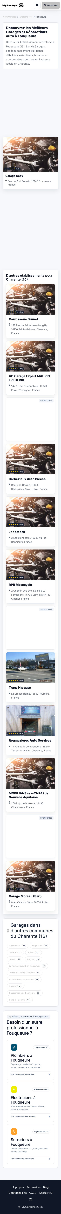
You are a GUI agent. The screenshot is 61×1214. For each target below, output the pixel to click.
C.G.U (32, 1192)
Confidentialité (18, 1192)
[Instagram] (30, 1199)
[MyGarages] (14, 5)
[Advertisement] (30, 102)
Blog (46, 1187)
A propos (18, 1187)
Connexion (51, 5)
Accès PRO (46, 1192)
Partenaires (34, 1187)
